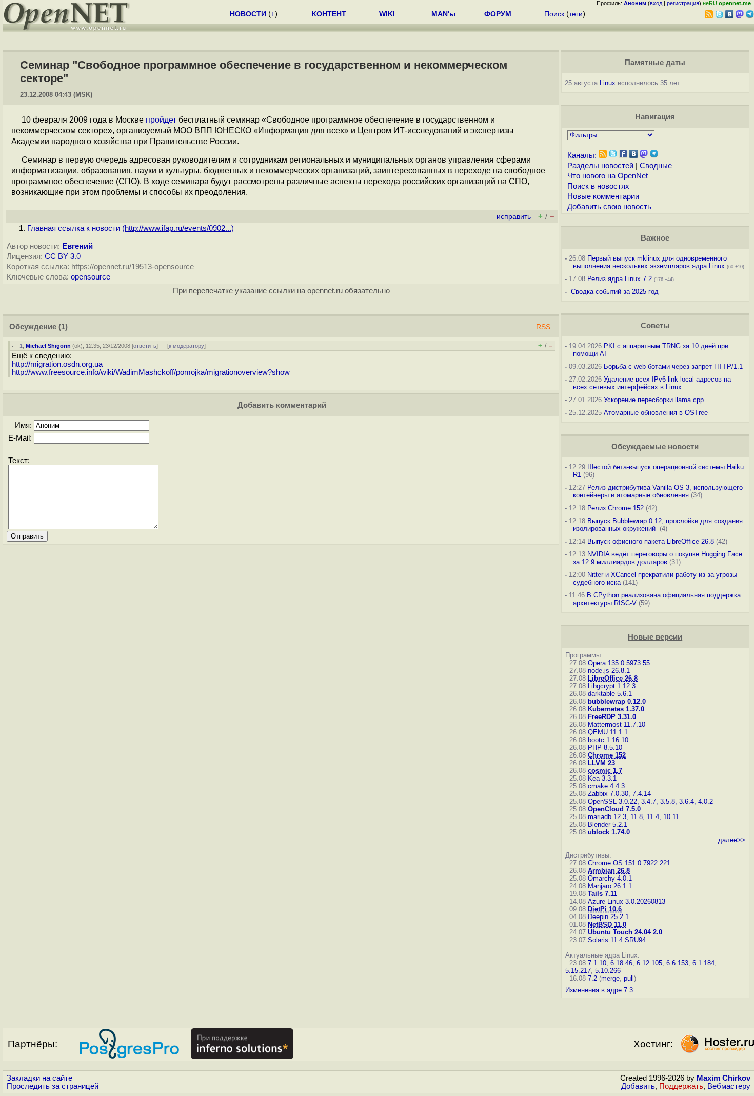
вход (656, 3)
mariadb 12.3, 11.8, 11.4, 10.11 (633, 817)
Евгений (77, 246)
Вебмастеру (728, 1086)
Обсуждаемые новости (655, 447)
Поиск (554, 14)
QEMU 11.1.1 (608, 732)
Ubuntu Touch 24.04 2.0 (625, 932)
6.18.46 (621, 963)
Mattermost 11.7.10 (616, 724)
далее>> (731, 840)
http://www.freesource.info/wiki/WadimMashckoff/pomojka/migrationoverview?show (151, 372)
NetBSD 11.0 (607, 924)
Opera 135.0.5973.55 (619, 663)
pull (629, 978)
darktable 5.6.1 (610, 694)
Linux (608, 83)
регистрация (683, 3)
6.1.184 (703, 963)
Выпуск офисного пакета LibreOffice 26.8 (650, 541)
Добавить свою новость (609, 207)
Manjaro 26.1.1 (610, 886)
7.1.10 (597, 963)
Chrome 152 (607, 755)
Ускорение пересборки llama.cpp (654, 400)
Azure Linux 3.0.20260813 (626, 901)
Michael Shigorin (48, 346)
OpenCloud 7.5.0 (614, 809)
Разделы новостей (600, 166)
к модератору (186, 346)
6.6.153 (677, 963)
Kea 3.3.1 (602, 778)
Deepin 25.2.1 (608, 917)
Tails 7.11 (602, 894)
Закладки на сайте (39, 1078)
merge (610, 978)
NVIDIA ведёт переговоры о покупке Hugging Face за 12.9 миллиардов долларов (657, 558)
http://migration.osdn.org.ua (57, 364)
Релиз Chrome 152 (615, 508)
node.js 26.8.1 (609, 670)
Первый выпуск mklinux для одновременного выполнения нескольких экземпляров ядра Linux (650, 262)
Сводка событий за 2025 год (615, 291)
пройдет (161, 119)
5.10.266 (608, 970)
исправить (514, 217)
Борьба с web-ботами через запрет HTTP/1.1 (673, 366)
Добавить (638, 1086)
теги (576, 14)
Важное (655, 238)
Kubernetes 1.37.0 (616, 709)
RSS (543, 327)
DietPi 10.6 (605, 909)
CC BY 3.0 (63, 256)
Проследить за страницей (52, 1086)
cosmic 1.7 (605, 770)
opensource (90, 277)
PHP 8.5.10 (605, 747)
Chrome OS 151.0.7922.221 (629, 863)
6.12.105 (649, 963)
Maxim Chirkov (723, 1078)
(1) (63, 327)
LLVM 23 (601, 763)
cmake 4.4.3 (606, 786)
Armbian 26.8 (609, 870)
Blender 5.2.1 (607, 824)
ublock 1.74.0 (609, 832)
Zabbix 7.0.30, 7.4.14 (619, 794)
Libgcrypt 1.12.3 (612, 686)
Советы (655, 326)
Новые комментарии (603, 196)
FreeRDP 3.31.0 (612, 717)
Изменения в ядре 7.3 (599, 990)
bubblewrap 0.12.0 (617, 701)
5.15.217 (578, 970)
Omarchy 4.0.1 (610, 878)
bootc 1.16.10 (608, 740)
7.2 (592, 978)
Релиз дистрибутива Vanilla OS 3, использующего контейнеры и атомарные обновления (658, 491)
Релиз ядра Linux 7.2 (619, 279)
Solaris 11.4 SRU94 (617, 940)
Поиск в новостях (598, 186)
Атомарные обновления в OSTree (656, 412)
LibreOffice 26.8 (613, 678)
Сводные (656, 166)
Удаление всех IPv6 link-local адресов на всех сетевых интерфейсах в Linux (652, 383)
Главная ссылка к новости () (130, 228)
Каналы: (582, 155)
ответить (144, 346)
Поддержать (681, 1086)
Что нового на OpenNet (607, 176)
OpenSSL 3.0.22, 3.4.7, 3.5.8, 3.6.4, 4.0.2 (650, 801)
